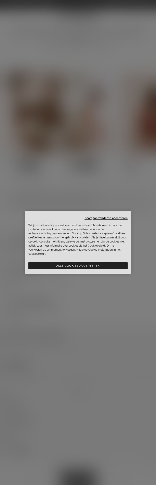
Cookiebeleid (96, 245)
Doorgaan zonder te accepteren (106, 218)
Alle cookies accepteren (78, 266)
